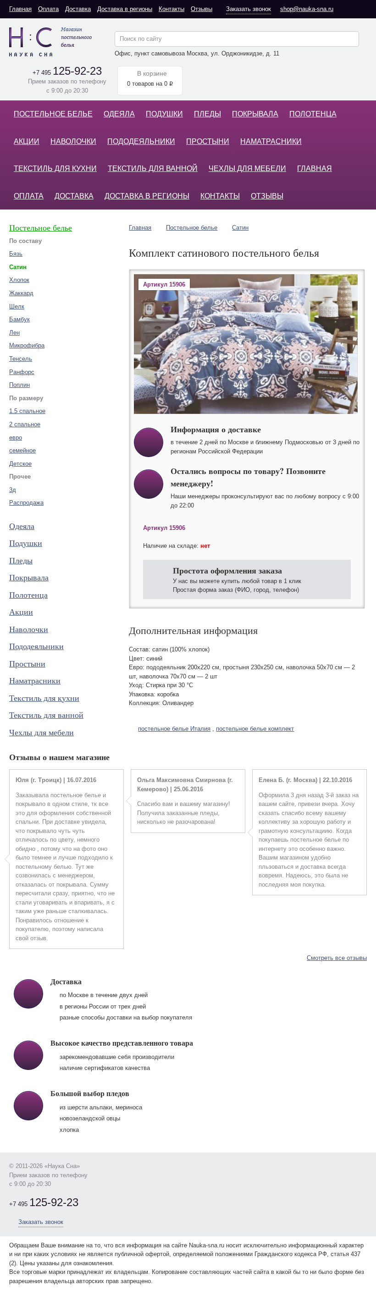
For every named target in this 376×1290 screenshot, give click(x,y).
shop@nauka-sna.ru (306, 9)
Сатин (240, 227)
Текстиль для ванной (153, 168)
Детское (20, 463)
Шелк (16, 306)
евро (15, 437)
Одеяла (119, 114)
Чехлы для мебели (247, 168)
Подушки (164, 114)
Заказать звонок (248, 9)
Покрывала (255, 114)
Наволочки (73, 141)
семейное (22, 450)
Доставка (78, 9)
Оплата (48, 9)
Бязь (15, 253)
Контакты (171, 9)
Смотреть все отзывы (337, 957)
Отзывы (201, 9)
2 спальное (24, 424)
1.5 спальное (27, 411)
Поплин (19, 384)
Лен (14, 332)
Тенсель (20, 358)
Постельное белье (53, 114)
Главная (20, 9)
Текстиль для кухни (55, 168)
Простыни (207, 141)
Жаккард (21, 293)
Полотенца (313, 114)
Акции (26, 141)
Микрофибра (26, 345)
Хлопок (19, 279)
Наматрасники (271, 141)
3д (12, 489)
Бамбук (19, 319)
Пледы (207, 114)
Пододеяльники (141, 141)
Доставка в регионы (124, 9)
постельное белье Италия (174, 728)
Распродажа (26, 502)
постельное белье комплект (255, 728)
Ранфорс (21, 372)
